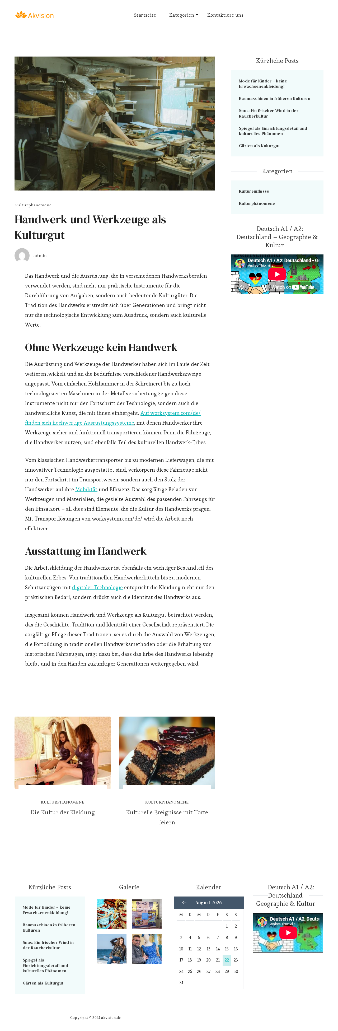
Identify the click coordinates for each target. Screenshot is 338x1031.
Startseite (145, 15)
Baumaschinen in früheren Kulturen (274, 98)
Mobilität (86, 489)
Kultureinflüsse (254, 191)
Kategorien (181, 15)
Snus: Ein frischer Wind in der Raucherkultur (268, 113)
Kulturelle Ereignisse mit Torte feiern (167, 817)
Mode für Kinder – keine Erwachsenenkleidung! (263, 83)
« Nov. (184, 902)
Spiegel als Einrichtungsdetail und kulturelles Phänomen (273, 131)
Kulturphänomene (33, 204)
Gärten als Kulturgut (259, 145)
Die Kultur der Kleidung (63, 812)
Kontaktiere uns (225, 15)
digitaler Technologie (97, 587)
